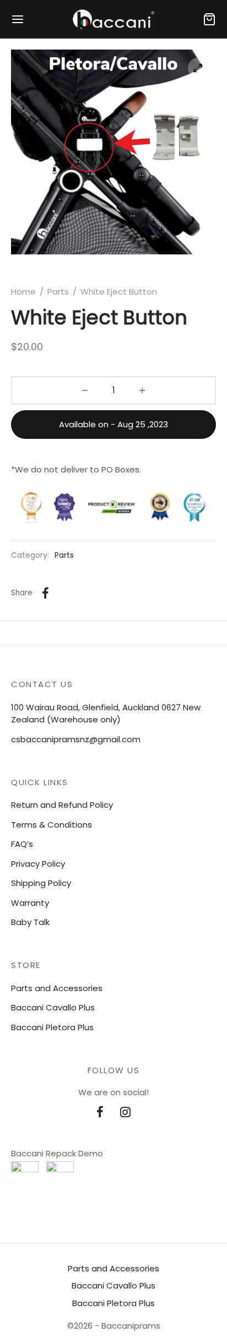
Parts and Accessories (56, 988)
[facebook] (100, 1114)
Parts (58, 291)
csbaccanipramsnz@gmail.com (75, 739)
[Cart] (209, 19)
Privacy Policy (38, 863)
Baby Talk (30, 922)
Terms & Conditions (51, 824)
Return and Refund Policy (62, 805)
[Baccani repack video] (60, 1175)
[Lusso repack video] (25, 1175)
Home (23, 291)
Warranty (30, 903)
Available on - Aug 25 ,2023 (113, 424)
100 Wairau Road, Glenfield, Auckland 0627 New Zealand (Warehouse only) (106, 714)
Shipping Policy (41, 883)
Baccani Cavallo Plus (53, 1007)
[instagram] (125, 1114)
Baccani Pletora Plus (52, 1027)
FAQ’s (22, 844)
